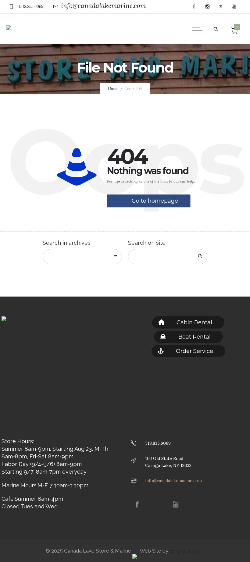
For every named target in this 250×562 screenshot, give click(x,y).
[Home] (8, 23)
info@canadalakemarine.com (103, 6)
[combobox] (82, 256)
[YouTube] (234, 6)
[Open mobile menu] (198, 29)
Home (113, 88)
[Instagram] (207, 6)
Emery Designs (186, 551)
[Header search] (216, 28)
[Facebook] (194, 6)
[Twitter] (220, 6)
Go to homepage (155, 200)
